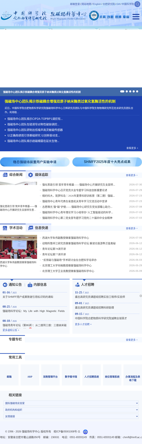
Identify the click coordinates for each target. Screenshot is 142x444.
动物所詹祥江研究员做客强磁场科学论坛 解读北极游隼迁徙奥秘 (79, 243)
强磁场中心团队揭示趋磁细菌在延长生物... (33, 141)
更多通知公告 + (11, 330)
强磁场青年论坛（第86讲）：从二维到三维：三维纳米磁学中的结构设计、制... (34, 327)
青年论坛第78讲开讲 (54, 249)
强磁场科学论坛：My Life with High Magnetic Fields (34, 311)
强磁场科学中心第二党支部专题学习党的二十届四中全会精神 (77, 218)
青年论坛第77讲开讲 (54, 254)
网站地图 (86, 4)
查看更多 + (132, 148)
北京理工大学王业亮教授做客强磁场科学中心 (68, 271)
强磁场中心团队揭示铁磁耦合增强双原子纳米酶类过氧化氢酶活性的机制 (42, 92)
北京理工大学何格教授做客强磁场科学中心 (67, 265)
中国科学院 (128, 4)
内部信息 (40, 284)
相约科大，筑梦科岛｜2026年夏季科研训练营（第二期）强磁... (78, 195)
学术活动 (16, 228)
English (97, 4)
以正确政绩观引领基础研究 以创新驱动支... (33, 135)
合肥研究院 (109, 4)
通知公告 (15, 284)
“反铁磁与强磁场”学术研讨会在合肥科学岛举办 (69, 260)
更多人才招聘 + (83, 324)
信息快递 (41, 228)
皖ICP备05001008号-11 (67, 431)
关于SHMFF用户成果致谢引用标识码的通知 (28, 296)
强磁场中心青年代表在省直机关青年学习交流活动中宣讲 (74, 201)
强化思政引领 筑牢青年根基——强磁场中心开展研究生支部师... (78, 184)
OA (118, 4)
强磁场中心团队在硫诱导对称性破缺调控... (33, 124)
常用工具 (15, 357)
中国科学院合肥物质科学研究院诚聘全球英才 (101, 318)
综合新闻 (16, 175)
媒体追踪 (41, 175)
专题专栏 (15, 339)
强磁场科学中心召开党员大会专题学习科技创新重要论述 (74, 190)
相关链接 (15, 395)
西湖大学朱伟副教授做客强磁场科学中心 (65, 237)
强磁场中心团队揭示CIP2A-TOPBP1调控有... (35, 118)
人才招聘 (87, 284)
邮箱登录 (75, 4)
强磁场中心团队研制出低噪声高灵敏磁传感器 (35, 129)
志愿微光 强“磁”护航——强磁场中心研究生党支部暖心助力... (77, 206)
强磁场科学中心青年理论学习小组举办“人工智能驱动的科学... (77, 212)
